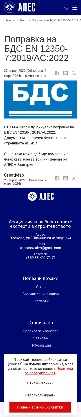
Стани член (40, 322)
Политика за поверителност (49, 370)
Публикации (40, 345)
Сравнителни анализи (40, 294)
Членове (40, 338)
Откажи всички (40, 383)
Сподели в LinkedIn (65, 73)
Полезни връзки (40, 278)
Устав (41, 287)
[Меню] (74, 7)
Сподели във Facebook (56, 73)
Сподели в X (73, 73)
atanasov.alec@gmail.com (40, 248)
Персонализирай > (40, 395)
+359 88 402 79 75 (66, 7)
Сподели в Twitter (73, 179)
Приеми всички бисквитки (40, 407)
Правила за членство (40, 331)
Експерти (41, 301)
